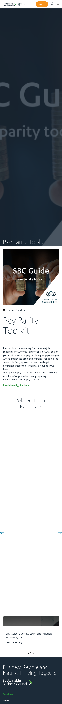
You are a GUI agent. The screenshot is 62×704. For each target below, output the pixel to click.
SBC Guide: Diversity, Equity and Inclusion (29, 633)
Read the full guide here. (16, 385)
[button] (2, 532)
